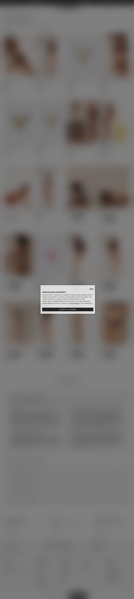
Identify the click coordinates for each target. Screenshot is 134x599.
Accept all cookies (67, 309)
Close (91, 289)
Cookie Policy (57, 301)
